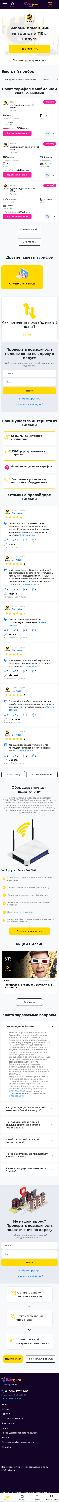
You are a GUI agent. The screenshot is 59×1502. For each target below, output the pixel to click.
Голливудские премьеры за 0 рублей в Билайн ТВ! (28, 986)
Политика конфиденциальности (18, 1442)
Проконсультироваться (29, 60)
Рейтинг (5, 1414)
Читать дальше (27, 535)
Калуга (30, 7)
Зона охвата (7, 1423)
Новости (5, 1437)
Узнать (27, 334)
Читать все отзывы (42, 774)
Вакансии (6, 1447)
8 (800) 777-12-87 (16, 1391)
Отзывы (5, 1409)
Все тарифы (29, 241)
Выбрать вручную (29, 398)
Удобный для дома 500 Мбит (22, 189)
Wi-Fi (46, 79)
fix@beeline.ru (16, 1096)
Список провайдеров (12, 1418)
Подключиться (13, 1359)
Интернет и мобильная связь (20, 79)
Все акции (29, 1002)
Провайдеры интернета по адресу (19, 1432)
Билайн (17, 513)
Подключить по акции (17, 133)
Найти (29, 390)
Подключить (29, 48)
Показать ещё (13, 774)
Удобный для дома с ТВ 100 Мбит (25, 148)
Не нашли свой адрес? (29, 404)
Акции (4, 1404)
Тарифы (5, 1428)
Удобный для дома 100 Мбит (22, 106)
